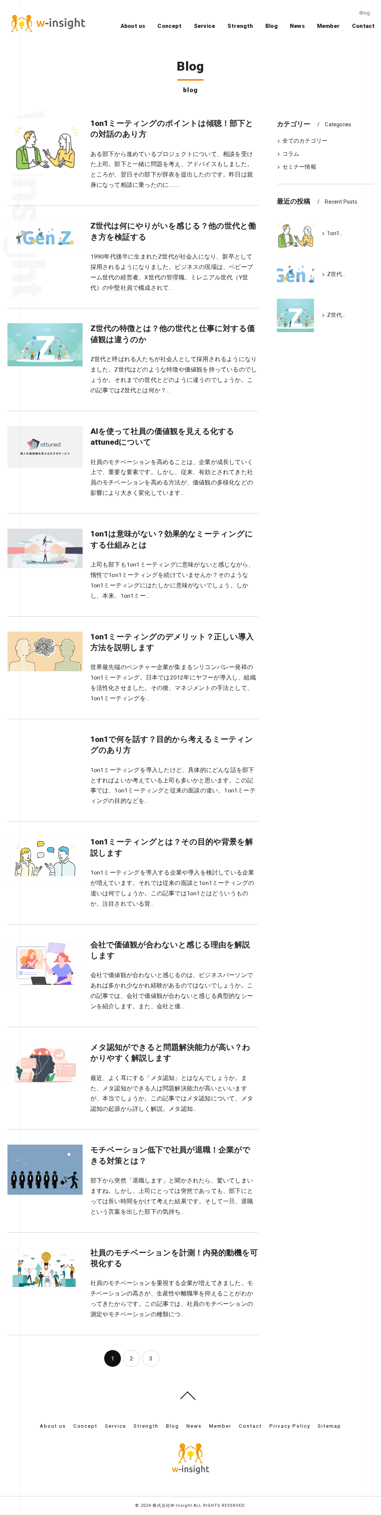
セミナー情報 (299, 167)
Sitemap (329, 1426)
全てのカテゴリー (305, 141)
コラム (291, 154)
